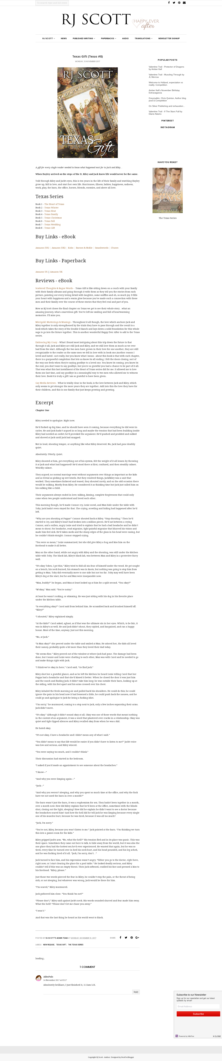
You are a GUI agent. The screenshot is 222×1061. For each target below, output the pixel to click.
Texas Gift (49, 228)
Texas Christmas (53, 218)
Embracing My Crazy (46, 342)
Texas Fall (49, 221)
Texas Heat (50, 211)
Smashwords (101, 248)
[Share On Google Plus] (137, 937)
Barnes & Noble (84, 248)
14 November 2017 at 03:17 (55, 980)
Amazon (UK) (59, 248)
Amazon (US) (42, 248)
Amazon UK (56, 272)
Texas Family (51, 214)
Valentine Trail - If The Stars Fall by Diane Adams (165, 112)
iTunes (114, 248)
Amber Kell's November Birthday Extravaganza (164, 91)
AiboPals (48, 977)
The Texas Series (75, 944)
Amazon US (41, 272)
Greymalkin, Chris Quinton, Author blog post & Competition (167, 99)
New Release (48, 944)
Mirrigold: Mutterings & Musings (53, 322)
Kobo (70, 248)
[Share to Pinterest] (131, 937)
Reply (136, 992)
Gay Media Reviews (45, 383)
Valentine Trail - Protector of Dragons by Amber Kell (166, 68)
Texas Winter (51, 207)
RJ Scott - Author (103, 1057)
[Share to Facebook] (120, 937)
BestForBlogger (127, 1057)
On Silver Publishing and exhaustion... (167, 106)
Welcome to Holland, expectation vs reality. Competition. (166, 83)
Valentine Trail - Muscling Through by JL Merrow (166, 75)
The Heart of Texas (54, 204)
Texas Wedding (52, 224)
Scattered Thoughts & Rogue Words (54, 288)
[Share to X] (126, 937)
